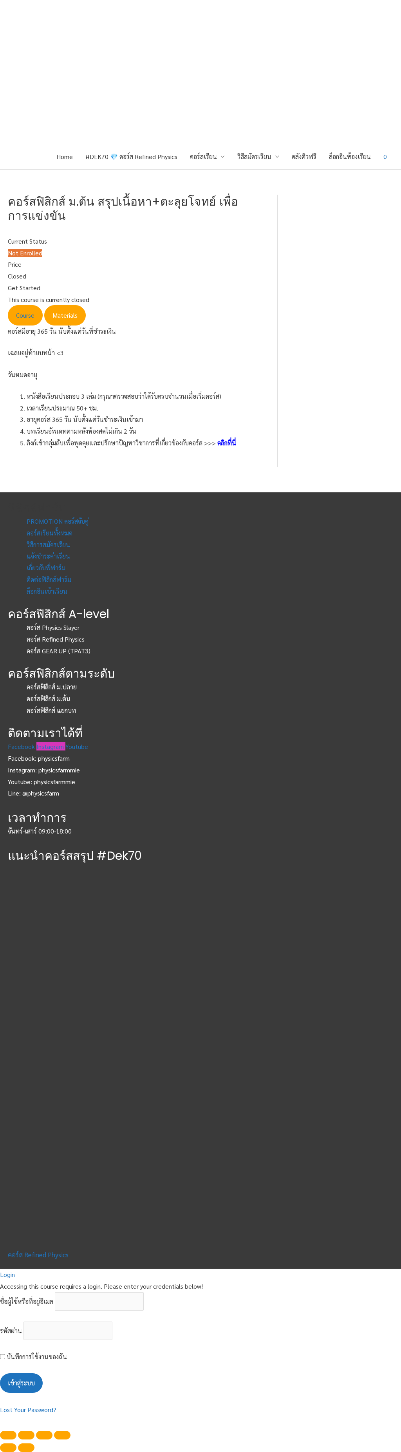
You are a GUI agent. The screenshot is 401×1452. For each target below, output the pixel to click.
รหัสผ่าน (11, 1331)
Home (64, 156)
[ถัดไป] (26, 1447)
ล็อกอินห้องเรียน (350, 156)
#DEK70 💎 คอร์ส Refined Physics (131, 156)
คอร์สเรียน (203, 156)
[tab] (25, 315)
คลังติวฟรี (304, 156)
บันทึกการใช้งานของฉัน (36, 1357)
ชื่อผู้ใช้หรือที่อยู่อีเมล (26, 1301)
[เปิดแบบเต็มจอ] (44, 1435)
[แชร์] (26, 1435)
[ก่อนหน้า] (8, 1447)
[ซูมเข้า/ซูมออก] (62, 1435)
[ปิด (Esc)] (8, 1435)
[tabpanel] (131, 352)
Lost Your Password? (28, 1409)
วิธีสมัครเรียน (254, 156)
